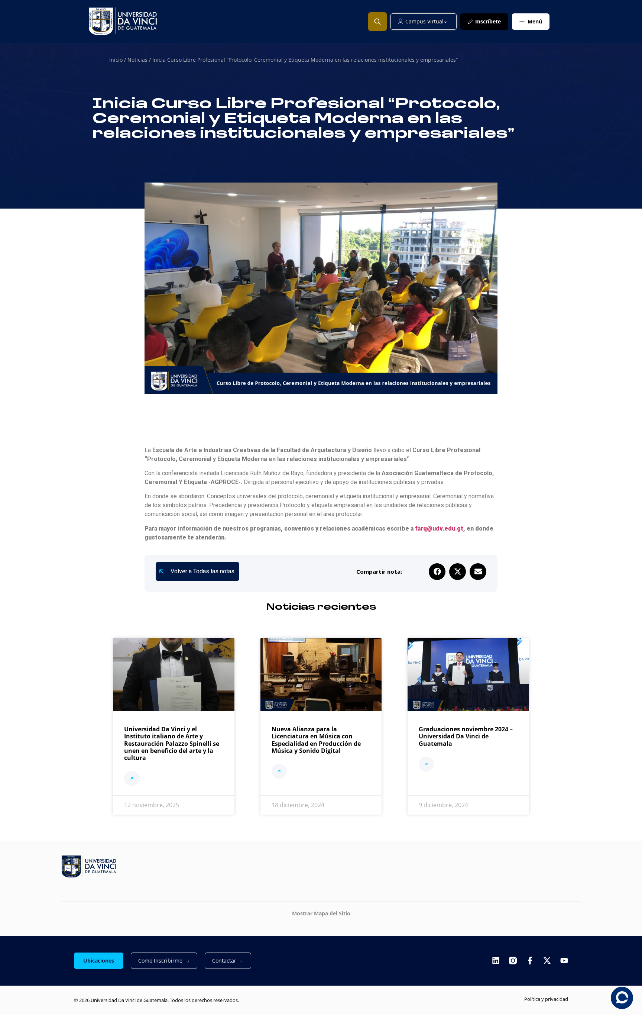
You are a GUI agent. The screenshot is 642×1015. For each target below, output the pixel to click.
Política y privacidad (546, 999)
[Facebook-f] (530, 960)
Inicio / (118, 59)
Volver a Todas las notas (202, 571)
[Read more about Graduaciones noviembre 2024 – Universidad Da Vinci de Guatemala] (426, 765)
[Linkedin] (496, 960)
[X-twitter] (547, 960)
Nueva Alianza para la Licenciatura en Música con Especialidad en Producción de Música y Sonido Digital (316, 740)
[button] (437, 571)
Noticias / (139, 59)
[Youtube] (564, 960)
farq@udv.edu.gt (439, 528)
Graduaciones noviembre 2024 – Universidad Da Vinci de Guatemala (466, 736)
